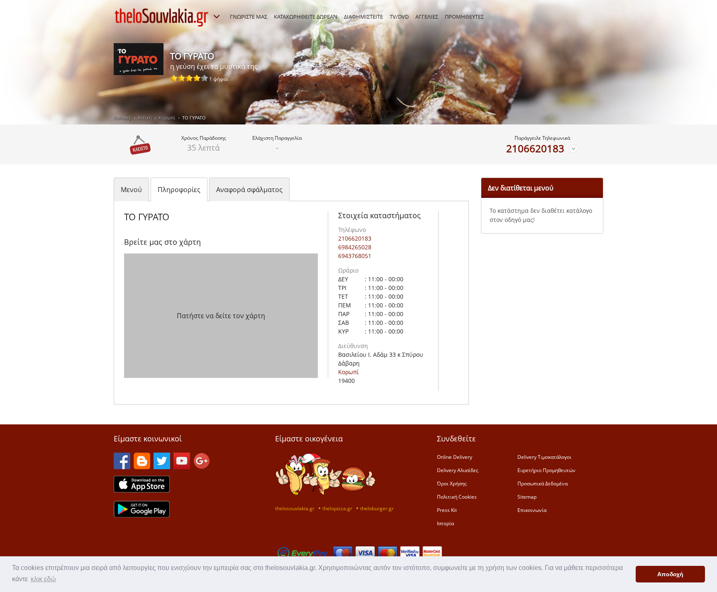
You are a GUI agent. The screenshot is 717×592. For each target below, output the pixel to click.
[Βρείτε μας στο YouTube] (181, 466)
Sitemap (527, 496)
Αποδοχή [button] (670, 574)
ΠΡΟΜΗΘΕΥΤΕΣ (464, 16)
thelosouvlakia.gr (295, 508)
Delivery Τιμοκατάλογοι (544, 456)
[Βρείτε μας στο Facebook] (122, 466)
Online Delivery (454, 456)
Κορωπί (167, 118)
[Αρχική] (162, 17)
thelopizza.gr (337, 508)
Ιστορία (445, 523)
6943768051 (354, 256)
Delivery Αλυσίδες (457, 470)
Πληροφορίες (179, 189)
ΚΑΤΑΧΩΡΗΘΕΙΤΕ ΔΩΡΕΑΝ (305, 16)
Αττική (145, 118)
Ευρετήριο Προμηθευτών (546, 470)
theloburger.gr (377, 508)
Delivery (122, 118)
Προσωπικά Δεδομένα (542, 483)
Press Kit (447, 510)
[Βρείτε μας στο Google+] (201, 466)
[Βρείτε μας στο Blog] (142, 466)
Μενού (131, 189)
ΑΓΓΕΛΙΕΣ (426, 16)
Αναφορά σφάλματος (249, 189)
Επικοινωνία (531, 510)
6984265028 (354, 247)
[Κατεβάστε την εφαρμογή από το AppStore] (142, 490)
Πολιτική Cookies (457, 496)
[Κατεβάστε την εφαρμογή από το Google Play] (142, 514)
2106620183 (535, 148)
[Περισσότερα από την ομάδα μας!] (216, 16)
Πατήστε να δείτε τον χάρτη (221, 315)
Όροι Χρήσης (452, 483)
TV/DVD (399, 16)
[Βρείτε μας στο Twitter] (162, 466)
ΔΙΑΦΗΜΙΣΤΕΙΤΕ (363, 16)
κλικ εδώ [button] (43, 578)
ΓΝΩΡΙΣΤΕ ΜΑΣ (248, 16)
